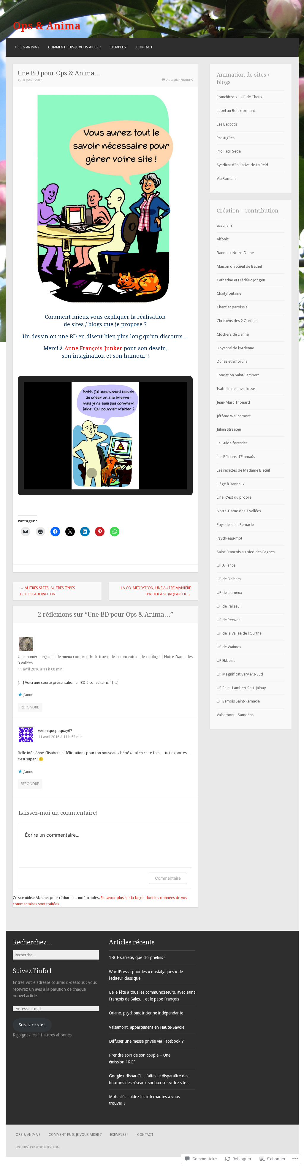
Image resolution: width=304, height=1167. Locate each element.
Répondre (30, 707)
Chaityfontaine (229, 293)
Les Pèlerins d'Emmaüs (236, 456)
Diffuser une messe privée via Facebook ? (146, 1041)
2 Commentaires (179, 80)
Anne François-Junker (93, 348)
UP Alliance (226, 565)
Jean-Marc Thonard (233, 402)
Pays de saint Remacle (235, 524)
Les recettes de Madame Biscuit (243, 470)
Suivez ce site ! (32, 1024)
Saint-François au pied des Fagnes (246, 552)
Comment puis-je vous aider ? (74, 47)
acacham (224, 225)
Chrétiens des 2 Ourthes (237, 320)
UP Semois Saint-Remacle (238, 701)
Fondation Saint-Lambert (238, 375)
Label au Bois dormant (236, 110)
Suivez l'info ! (32, 971)
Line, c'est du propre (234, 497)
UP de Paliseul (228, 606)
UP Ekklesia (226, 660)
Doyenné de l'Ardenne (235, 348)
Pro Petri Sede (229, 151)
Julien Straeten (229, 429)
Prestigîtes (226, 138)
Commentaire (168, 878)
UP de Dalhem (229, 579)
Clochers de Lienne (233, 334)
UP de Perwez (228, 620)
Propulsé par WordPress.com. (38, 1147)
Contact (144, 47)
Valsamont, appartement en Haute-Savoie (146, 1027)
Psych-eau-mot (229, 538)
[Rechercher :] (56, 954)
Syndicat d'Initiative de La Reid (242, 165)
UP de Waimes (229, 647)
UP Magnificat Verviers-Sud (240, 674)
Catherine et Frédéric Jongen (241, 280)
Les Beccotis (227, 124)
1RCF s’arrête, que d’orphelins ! (137, 957)
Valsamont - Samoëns (235, 715)
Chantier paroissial (232, 307)
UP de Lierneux (229, 592)
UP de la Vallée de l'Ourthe (239, 633)
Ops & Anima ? (27, 47)
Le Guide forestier (232, 443)
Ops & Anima (47, 26)
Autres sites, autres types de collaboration (47, 591)
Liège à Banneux (231, 484)
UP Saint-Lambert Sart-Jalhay (241, 688)
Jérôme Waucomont (234, 416)
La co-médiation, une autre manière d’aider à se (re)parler (156, 591)
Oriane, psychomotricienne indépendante (146, 1013)
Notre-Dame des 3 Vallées (239, 511)
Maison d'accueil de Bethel (239, 266)
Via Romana (227, 178)
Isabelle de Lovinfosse (236, 388)
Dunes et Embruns (232, 361)
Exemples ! (119, 47)
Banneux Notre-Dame (235, 252)
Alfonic (223, 239)
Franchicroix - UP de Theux (239, 97)
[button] (91, 473)
